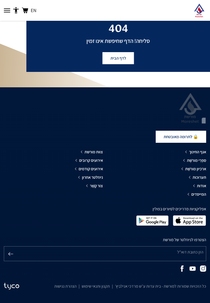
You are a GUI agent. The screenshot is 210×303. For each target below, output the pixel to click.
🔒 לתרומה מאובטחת (181, 136)
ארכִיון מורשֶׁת (195, 169)
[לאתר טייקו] (11, 286)
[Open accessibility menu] (16, 10)
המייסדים (198, 194)
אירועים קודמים (91, 169)
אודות (201, 185)
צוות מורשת (94, 152)
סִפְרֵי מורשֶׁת (196, 160)
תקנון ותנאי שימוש (96, 286)
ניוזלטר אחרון (92, 177)
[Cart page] (25, 10)
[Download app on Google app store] (152, 220)
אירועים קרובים (91, 160)
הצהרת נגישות (65, 286)
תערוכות (199, 177)
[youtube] (193, 268)
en (33, 10)
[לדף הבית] (199, 10)
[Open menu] (7, 10)
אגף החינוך (197, 152)
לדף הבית (118, 58)
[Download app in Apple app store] (189, 220)
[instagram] (203, 268)
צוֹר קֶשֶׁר (96, 185)
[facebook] (182, 268)
